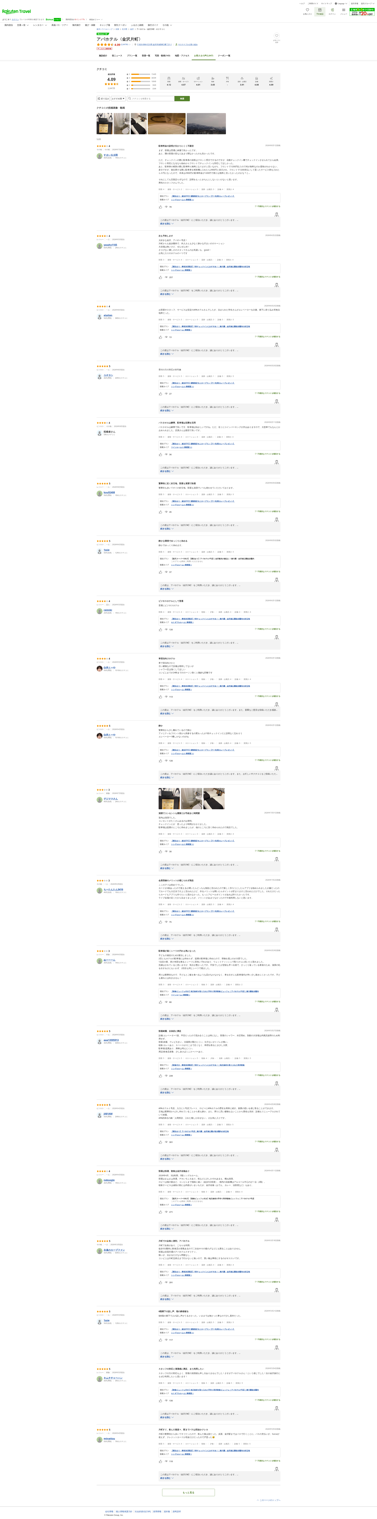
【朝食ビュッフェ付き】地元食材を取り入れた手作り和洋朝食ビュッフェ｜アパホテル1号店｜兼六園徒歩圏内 (215, 991)
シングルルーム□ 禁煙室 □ (181, 270)
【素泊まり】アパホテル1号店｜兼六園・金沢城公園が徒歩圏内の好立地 (200, 1131)
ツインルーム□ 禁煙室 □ (180, 995)
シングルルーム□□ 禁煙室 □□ (182, 200)
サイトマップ (326, 4)
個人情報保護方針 (124, 1511)
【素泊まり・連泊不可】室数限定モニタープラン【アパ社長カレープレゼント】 (203, 196)
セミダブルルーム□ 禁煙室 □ (182, 622)
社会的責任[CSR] (143, 1511)
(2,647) (203, 55)
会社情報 (109, 1511)
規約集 (167, 1511)
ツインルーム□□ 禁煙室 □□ (181, 447)
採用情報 (157, 1511)
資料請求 (177, 1511)
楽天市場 (354, 4)
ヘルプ (302, 4)
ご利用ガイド (313, 4)
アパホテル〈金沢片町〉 (120, 39)
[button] (105, 123)
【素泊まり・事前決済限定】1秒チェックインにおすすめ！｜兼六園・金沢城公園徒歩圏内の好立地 (210, 266)
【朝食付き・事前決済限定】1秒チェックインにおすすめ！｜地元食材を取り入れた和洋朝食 (208, 1065)
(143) (162, 55)
